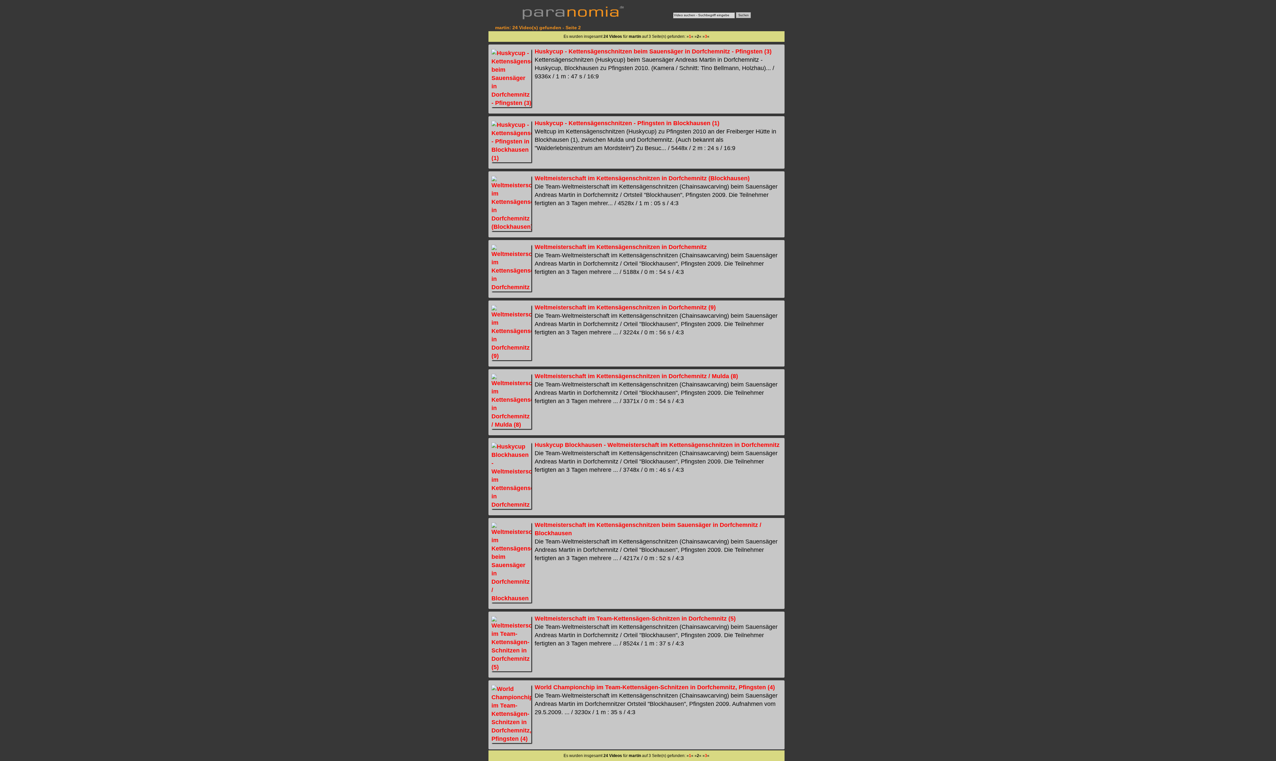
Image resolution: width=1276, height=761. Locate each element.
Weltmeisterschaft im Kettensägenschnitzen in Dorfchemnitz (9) (625, 307)
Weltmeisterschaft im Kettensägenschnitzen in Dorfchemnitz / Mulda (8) (636, 376)
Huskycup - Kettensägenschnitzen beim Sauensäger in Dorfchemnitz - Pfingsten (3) (653, 51)
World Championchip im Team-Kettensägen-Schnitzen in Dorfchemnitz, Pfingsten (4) (655, 687)
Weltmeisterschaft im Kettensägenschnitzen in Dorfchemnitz (621, 247)
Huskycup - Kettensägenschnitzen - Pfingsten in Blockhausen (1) (627, 123)
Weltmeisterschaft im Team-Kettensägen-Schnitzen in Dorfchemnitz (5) (635, 618)
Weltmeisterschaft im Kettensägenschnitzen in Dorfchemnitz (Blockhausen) (642, 178)
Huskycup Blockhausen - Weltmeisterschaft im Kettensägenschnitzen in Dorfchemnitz (657, 445)
